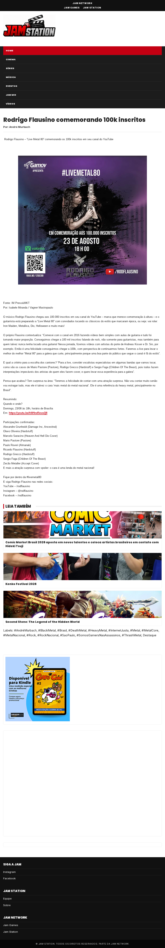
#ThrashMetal (131, 635)
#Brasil (62, 630)
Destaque (149, 635)
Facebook (9, 878)
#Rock (31, 635)
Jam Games (71, 7)
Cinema (10, 59)
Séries (10, 68)
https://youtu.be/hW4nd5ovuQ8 (28, 412)
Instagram (9, 871)
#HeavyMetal (97, 630)
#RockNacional (48, 635)
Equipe (7, 898)
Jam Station (92, 7)
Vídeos (10, 103)
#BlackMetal (47, 630)
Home (9, 50)
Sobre (7, 905)
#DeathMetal (77, 630)
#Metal (135, 630)
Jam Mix (11, 94)
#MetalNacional (14, 635)
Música (11, 77)
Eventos (11, 86)
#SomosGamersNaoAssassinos (98, 635)
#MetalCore (150, 630)
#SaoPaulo (67, 635)
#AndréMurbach (25, 630)
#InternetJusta (118, 630)
